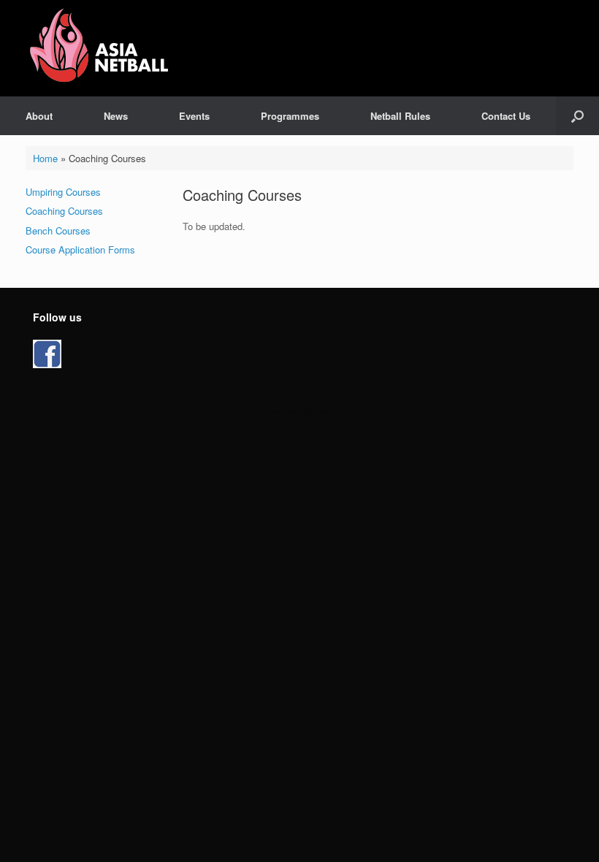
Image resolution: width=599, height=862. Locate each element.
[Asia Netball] (102, 48)
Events (194, 116)
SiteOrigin (318, 410)
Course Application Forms (80, 249)
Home (45, 158)
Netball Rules (400, 116)
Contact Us (505, 116)
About (39, 116)
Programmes (290, 116)
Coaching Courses (64, 211)
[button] (577, 115)
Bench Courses (58, 230)
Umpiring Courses (63, 192)
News (116, 116)
